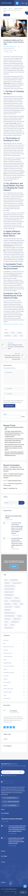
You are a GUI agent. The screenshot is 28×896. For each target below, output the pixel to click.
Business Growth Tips (8, 646)
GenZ (6, 601)
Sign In (23, 3)
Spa (21, 335)
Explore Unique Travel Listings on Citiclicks (13, 324)
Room (15, 335)
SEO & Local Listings (8, 688)
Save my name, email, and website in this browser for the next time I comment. (13, 401)
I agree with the (10, 775)
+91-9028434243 (12, 805)
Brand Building (14, 580)
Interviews (5, 675)
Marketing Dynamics (10, 612)
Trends (12, 624)
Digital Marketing (9, 595)
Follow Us (3, 882)
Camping (7, 51)
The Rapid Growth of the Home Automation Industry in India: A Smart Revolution (13, 469)
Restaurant (7, 335)
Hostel (6, 332)
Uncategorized (6, 698)
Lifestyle (17, 607)
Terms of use (6, 891)
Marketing (7, 609)
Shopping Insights (7, 692)
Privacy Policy (13, 775)
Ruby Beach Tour (13, 488)
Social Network (14, 621)
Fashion (17, 598)
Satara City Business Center (14, 480)
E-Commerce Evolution (8, 666)
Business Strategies (9, 586)
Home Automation (15, 601)
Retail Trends (17, 618)
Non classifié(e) (7, 682)
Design (5, 659)
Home (4, 8)
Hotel (13, 332)
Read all (3, 851)
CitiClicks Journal (7, 653)
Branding (7, 583)
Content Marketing (9, 589)
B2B (6, 580)
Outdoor (5, 685)
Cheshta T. (5, 467)
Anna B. (5, 474)
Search (5, 414)
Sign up (14, 566)
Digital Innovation (9, 592)
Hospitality (7, 604)
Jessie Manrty (13, 711)
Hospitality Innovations (8, 672)
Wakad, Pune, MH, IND (13, 801)
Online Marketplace (9, 615)
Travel (10, 8)
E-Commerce (8, 598)
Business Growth (17, 583)
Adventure (5, 640)
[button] (3, 28)
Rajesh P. (5, 488)
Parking (19, 332)
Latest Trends (8, 607)
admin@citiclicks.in (12, 797)
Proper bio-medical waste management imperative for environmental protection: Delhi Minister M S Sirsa (14, 453)
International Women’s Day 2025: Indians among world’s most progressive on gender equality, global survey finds (14, 440)
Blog (15, 893)
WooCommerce (8, 627)
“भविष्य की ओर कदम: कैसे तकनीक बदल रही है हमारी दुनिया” (12, 819)
